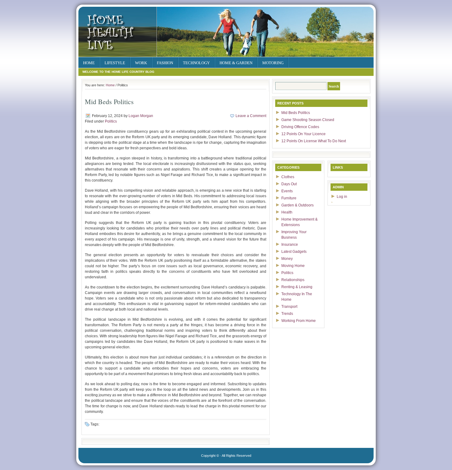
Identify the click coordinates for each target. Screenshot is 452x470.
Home (89, 63)
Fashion (165, 63)
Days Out (289, 184)
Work (141, 63)
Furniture (288, 198)
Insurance (289, 244)
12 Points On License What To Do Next (313, 141)
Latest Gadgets (294, 251)
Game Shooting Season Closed (307, 120)
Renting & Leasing (296, 287)
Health (286, 212)
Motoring (272, 63)
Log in (342, 196)
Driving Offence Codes (300, 127)
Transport (289, 306)
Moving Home (293, 266)
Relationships (292, 280)
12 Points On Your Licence (303, 134)
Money (287, 259)
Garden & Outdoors (297, 205)
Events (287, 191)
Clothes (287, 177)
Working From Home (298, 321)
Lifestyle (115, 63)
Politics (111, 121)
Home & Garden (236, 63)
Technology (196, 63)
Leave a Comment (251, 116)
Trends (287, 313)
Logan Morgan (141, 116)
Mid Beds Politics (295, 113)
